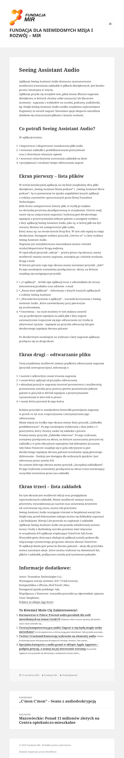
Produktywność (70, 675)
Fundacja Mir (50, 675)
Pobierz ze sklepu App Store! (36, 602)
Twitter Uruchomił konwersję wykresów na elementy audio (57, 636)
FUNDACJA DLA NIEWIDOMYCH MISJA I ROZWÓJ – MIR (51, 32)
